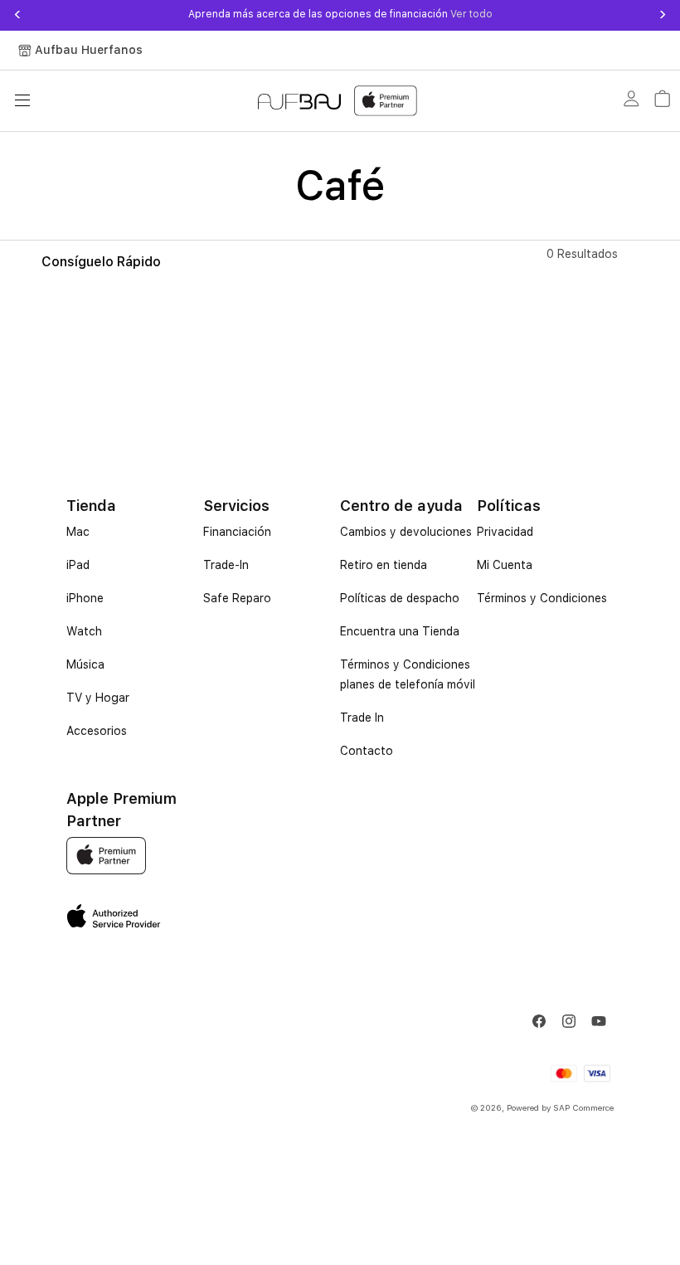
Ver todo (470, 14)
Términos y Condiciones (542, 598)
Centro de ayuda (401, 505)
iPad (78, 565)
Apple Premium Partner (121, 810)
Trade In (362, 717)
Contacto (366, 750)
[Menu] (22, 101)
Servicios (236, 505)
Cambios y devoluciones (406, 531)
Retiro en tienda (383, 565)
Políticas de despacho (399, 598)
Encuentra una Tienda (399, 631)
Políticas (509, 505)
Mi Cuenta (504, 565)
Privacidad (505, 531)
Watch (84, 631)
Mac (78, 531)
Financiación (237, 531)
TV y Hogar (97, 697)
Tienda (91, 505)
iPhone (85, 598)
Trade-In (226, 565)
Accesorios (96, 730)
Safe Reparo (237, 598)
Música (85, 664)
